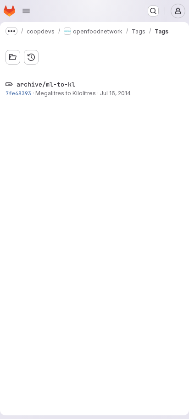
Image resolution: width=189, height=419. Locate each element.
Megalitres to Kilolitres (65, 93)
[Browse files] (13, 57)
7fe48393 (18, 93)
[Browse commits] (31, 57)
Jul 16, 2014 (115, 93)
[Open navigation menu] (26, 11)
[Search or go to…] (153, 10)
